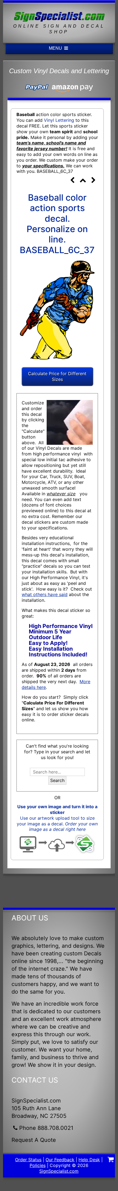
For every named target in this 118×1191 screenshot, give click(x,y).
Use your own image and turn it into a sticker (57, 809)
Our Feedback (60, 1159)
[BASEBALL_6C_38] (93, 180)
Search (57, 780)
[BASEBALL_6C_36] (72, 180)
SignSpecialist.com (58, 1171)
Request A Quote (34, 1140)
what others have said (45, 594)
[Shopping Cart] (111, 1160)
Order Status (28, 1159)
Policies (38, 1165)
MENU (56, 48)
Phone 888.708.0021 (46, 1128)
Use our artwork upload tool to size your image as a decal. (57, 823)
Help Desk (89, 1159)
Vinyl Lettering (59, 120)
